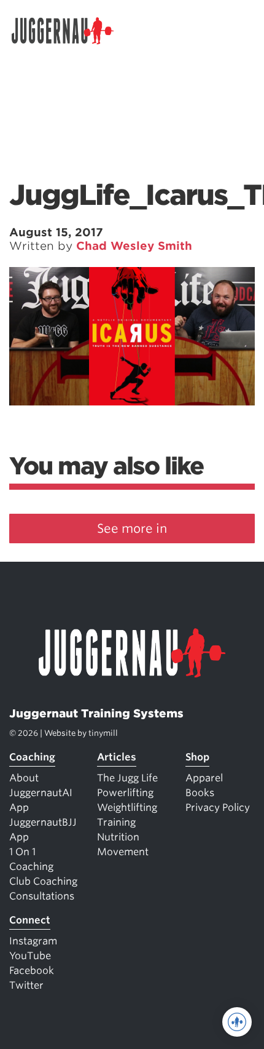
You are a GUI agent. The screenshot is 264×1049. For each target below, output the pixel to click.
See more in (132, 528)
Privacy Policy (217, 807)
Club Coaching (43, 881)
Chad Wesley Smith (134, 245)
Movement (123, 852)
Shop (197, 757)
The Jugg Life (127, 778)
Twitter (26, 985)
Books (199, 793)
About (24, 778)
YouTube (30, 956)
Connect (29, 920)
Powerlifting (125, 793)
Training (116, 822)
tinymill (103, 733)
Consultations (41, 896)
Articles (116, 757)
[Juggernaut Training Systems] (68, 30)
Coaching (32, 757)
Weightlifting (127, 807)
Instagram (33, 941)
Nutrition (118, 837)
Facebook (31, 970)
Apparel (204, 778)
